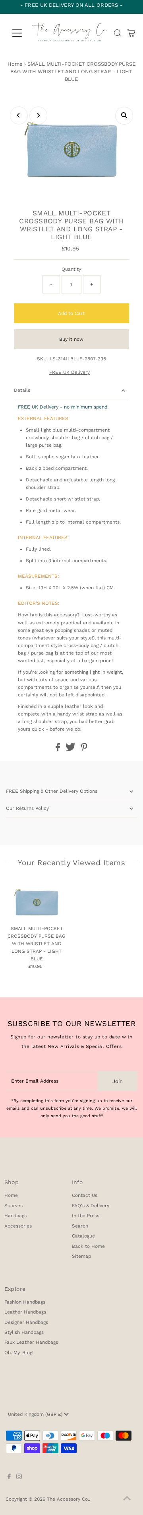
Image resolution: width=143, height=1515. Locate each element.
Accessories (18, 1226)
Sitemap (81, 1256)
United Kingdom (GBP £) (36, 1414)
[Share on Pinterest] (84, 749)
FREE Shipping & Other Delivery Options (51, 791)
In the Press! (86, 1215)
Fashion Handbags (24, 1302)
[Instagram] (19, 1477)
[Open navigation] (17, 33)
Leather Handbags (25, 1312)
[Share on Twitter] (71, 749)
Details (22, 390)
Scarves (13, 1205)
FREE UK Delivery (69, 372)
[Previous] (19, 115)
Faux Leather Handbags (31, 1342)
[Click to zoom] (124, 116)
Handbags (15, 1215)
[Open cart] (131, 33)
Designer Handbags (26, 1322)
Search (80, 1226)
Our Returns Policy (27, 808)
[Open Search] (117, 33)
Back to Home (88, 1246)
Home (15, 64)
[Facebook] (9, 1477)
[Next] (38, 115)
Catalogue (83, 1236)
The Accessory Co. (68, 1499)
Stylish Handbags (24, 1332)
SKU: (42, 359)
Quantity (71, 269)
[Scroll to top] (127, 1499)
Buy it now (71, 339)
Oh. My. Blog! (18, 1352)
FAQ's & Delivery (90, 1205)
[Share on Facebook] (59, 749)
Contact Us (84, 1195)
